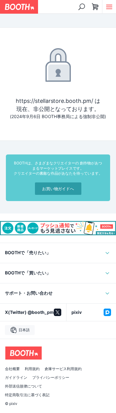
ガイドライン (16, 377)
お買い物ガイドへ (58, 188)
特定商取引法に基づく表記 (27, 395)
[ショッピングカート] (95, 7)
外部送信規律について (23, 386)
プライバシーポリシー (50, 377)
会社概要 (12, 369)
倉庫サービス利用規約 (63, 369)
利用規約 (32, 369)
